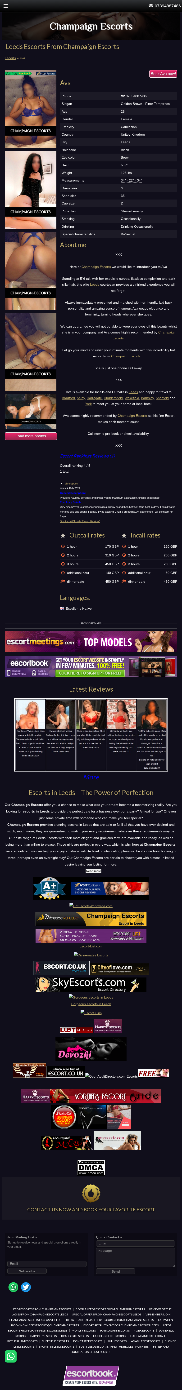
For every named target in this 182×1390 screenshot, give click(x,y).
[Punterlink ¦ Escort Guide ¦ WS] (91, 1128)
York (88, 404)
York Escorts (144, 1330)
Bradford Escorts (75, 1336)
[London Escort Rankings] (91, 899)
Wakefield (132, 398)
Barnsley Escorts (43, 1336)
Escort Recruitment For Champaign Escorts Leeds (121, 1325)
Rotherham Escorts (22, 1341)
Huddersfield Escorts (109, 1336)
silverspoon (71, 483)
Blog (70, 1320)
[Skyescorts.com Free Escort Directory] (91, 990)
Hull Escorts (117, 1341)
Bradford (68, 398)
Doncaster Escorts (87, 1341)
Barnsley (147, 398)
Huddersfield (113, 398)
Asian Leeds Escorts (145, 1341)
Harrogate (94, 398)
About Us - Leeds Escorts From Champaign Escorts (116, 1320)
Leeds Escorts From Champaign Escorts (41, 1309)
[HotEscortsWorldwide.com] (91, 906)
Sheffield (162, 398)
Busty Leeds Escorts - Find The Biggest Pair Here (114, 1346)
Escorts (10, 58)
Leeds (94, 284)
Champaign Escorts (91, 25)
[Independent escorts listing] (76, 1032)
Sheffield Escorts (55, 1341)
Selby (81, 398)
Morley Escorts (84, 1330)
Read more (93, 871)
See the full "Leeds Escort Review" (80, 521)
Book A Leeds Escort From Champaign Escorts (110, 1309)
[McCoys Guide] (66, 1149)
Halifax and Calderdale (148, 1336)
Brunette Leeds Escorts (56, 1346)
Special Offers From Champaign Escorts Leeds (106, 1314)
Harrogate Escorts (115, 1330)
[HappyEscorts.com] (35, 1102)
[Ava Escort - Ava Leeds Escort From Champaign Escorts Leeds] (30, 109)
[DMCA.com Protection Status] (91, 1175)
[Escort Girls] (91, 1013)
